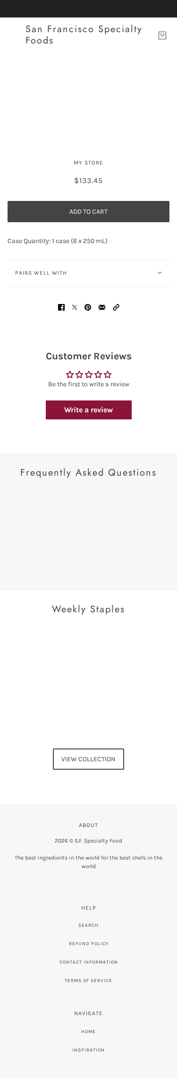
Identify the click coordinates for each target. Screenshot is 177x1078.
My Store (88, 162)
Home (88, 1032)
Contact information (88, 962)
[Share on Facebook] (61, 306)
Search (88, 925)
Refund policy (89, 944)
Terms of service (88, 980)
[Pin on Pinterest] (88, 306)
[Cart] (162, 35)
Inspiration (88, 1050)
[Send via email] (102, 306)
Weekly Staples (88, 609)
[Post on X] (74, 306)
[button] (116, 306)
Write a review (88, 409)
